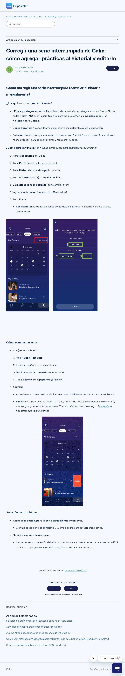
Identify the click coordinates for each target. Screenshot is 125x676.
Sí (54, 588)
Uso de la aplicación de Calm (28, 16)
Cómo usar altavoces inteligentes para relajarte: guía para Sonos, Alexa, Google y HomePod (57, 638)
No (71, 588)
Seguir (112, 68)
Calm (8, 16)
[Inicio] (17, 6)
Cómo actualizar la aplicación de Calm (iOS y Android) (36, 645)
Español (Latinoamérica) (103, 669)
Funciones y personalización (58, 16)
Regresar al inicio (16, 606)
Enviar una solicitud (75, 570)
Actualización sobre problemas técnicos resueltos (34, 626)
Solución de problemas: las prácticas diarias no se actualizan (39, 620)
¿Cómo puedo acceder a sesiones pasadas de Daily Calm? (38, 632)
